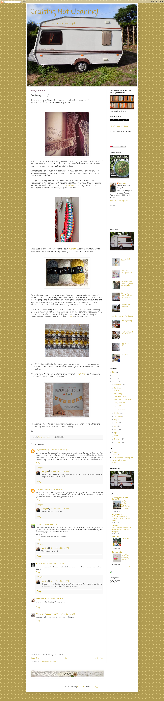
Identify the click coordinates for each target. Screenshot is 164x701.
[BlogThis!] (57, 437)
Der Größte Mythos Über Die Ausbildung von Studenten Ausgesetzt (121, 530)
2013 (114, 382)
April (116, 433)
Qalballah (115, 526)
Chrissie (70, 317)
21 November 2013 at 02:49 (59, 450)
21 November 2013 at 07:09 (53, 489)
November (118, 388)
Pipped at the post (125, 344)
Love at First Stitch (125, 260)
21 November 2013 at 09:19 (60, 471)
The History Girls (119, 409)
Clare (37, 524)
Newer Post (35, 658)
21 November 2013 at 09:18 (60, 509)
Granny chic (116, 455)
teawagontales (117, 552)
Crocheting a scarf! (120, 397)
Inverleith (72, 249)
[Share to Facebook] (62, 437)
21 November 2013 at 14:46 (56, 599)
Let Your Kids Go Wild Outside (122, 316)
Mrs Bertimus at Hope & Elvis (127, 333)
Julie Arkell (125, 355)
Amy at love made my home (46, 614)
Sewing (114, 452)
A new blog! (118, 394)
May (116, 429)
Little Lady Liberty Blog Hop (126, 271)
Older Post (99, 658)
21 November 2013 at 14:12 (60, 548)
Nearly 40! (117, 406)
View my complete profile (119, 200)
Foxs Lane (115, 537)
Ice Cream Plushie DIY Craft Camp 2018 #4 (125, 557)
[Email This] (55, 437)
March (116, 436)
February (117, 439)
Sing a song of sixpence (122, 400)
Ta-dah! (116, 391)
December (118, 385)
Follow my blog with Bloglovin (120, 126)
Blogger (96, 686)
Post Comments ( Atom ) (48, 662)
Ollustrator (81, 686)
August (117, 420)
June (116, 426)
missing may (125, 539)
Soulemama (80, 374)
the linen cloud (41, 564)
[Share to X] (60, 437)
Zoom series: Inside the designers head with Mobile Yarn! (121, 518)
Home (67, 658)
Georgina (45, 471)
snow (114, 463)
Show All (131, 567)
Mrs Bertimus (41, 599)
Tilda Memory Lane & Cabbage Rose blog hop (126, 295)
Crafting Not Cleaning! (65, 12)
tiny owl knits (117, 515)
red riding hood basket (119, 460)
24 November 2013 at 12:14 (65, 614)
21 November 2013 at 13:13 (56, 564)
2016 (114, 372)
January (117, 442)
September (118, 416)
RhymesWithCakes (43, 450)
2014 (114, 379)
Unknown (39, 489)
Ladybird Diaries (69, 185)
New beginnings (126, 320)
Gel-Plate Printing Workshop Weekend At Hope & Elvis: (125, 505)
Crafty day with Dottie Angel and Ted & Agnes (127, 284)
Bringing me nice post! (125, 306)
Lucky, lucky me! (119, 403)
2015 (114, 375)
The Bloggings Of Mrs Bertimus (120, 498)
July (116, 423)
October (117, 413)
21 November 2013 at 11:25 (49, 524)
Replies (40, 467)
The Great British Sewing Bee (122, 457)
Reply (38, 463)
